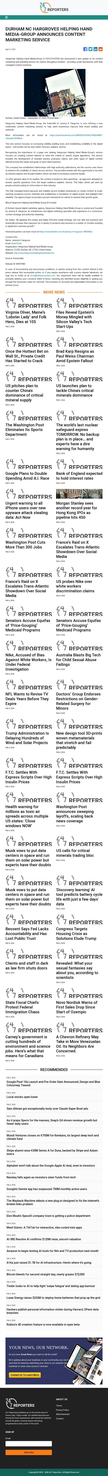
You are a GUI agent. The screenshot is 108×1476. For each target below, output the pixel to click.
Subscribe (29, 1452)
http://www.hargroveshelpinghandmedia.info (34, 253)
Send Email (16, 243)
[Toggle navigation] (6, 17)
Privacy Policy (62, 1410)
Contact (60, 1418)
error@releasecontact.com (42, 275)
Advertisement (63, 1414)
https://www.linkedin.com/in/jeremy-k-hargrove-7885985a (65, 231)
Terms (59, 1405)
